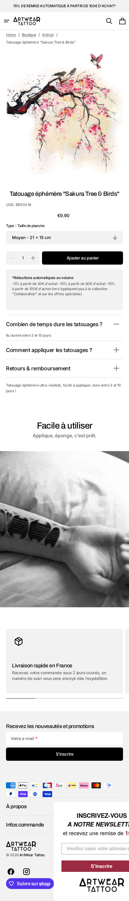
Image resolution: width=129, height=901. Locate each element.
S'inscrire (81, 866)
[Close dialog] (124, 807)
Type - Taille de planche (25, 225)
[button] (6, 21)
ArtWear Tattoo (32, 855)
